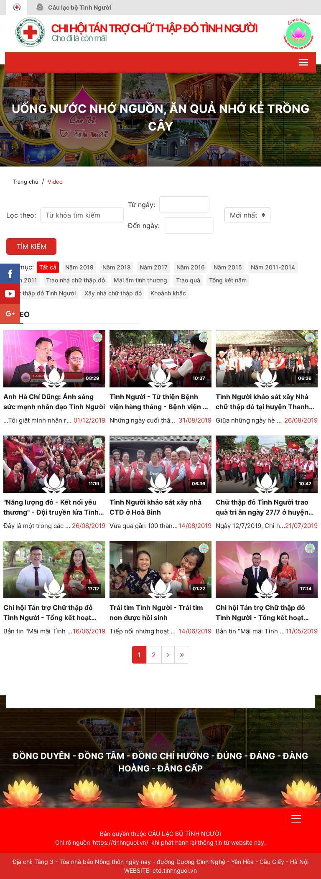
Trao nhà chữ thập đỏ (75, 280)
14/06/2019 (194, 631)
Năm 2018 (116, 267)
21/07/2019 (301, 526)
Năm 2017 (154, 267)
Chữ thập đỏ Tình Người (43, 293)
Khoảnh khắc (168, 293)
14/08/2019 (194, 526)
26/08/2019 (301, 420)
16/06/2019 (89, 631)
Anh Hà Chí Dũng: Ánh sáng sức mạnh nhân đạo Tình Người (54, 401)
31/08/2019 (194, 420)
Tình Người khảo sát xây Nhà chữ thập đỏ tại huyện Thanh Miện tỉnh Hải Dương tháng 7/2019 (262, 402)
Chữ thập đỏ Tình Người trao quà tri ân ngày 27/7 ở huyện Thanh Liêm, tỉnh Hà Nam (262, 507)
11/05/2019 (302, 631)
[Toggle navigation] (296, 818)
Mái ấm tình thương (140, 280)
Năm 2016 (190, 267)
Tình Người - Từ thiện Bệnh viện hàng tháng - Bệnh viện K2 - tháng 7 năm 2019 (160, 402)
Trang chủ (25, 181)
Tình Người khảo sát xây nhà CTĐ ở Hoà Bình (155, 507)
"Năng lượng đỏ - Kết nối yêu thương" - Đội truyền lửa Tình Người (51, 507)
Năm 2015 (228, 267)
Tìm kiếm (31, 246)
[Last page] (182, 655)
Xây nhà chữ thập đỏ (113, 293)
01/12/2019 (89, 420)
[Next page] (168, 655)
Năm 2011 (23, 280)
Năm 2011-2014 (273, 267)
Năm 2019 (79, 267)
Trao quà (188, 280)
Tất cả (47, 267)
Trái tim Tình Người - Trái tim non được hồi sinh (156, 612)
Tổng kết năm (228, 280)
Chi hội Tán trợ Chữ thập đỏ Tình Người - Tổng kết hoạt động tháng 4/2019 (260, 613)
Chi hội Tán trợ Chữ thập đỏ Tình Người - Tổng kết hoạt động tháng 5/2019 (48, 613)
